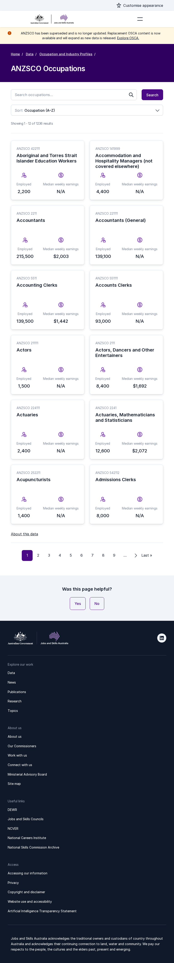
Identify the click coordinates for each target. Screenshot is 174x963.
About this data (24, 534)
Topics (13, 711)
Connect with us (20, 765)
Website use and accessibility (30, 901)
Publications (17, 692)
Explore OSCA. (128, 38)
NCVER (13, 828)
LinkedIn (161, 638)
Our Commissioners (22, 746)
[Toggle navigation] (140, 19)
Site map (14, 784)
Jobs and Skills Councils (26, 819)
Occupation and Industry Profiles (65, 54)
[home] (52, 19)
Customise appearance (143, 5)
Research (15, 701)
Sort (19, 110)
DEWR (12, 810)
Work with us (17, 755)
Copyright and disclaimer (26, 892)
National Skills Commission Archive (33, 847)
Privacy (13, 883)
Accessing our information (27, 873)
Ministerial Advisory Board (27, 774)
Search (152, 95)
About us (15, 736)
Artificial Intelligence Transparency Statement (42, 911)
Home (15, 54)
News (12, 682)
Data (30, 54)
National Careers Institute (27, 838)
